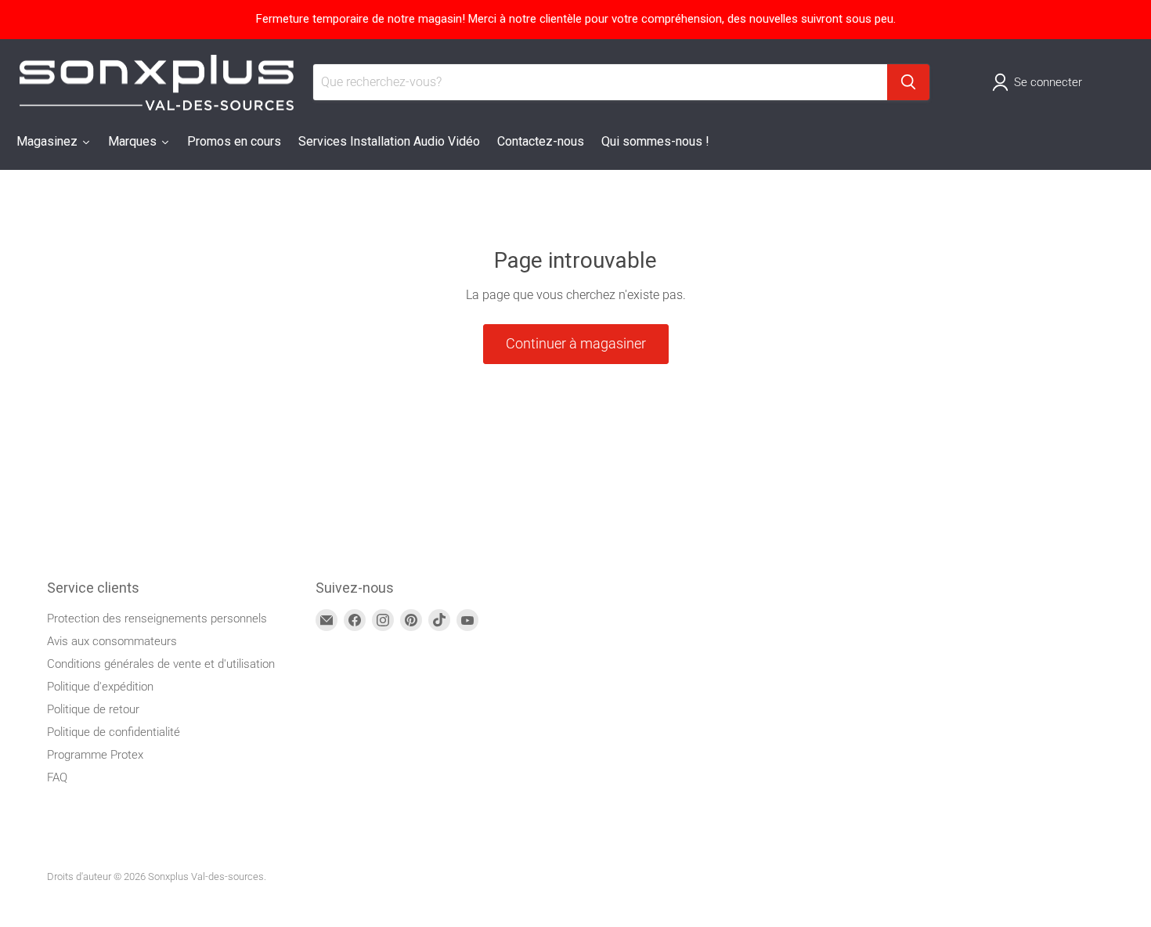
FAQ (57, 777)
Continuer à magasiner (576, 343)
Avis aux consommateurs (112, 641)
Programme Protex (95, 755)
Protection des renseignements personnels (157, 618)
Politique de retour (93, 709)
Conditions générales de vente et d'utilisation (161, 664)
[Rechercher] (908, 82)
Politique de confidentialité (113, 732)
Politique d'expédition (100, 687)
